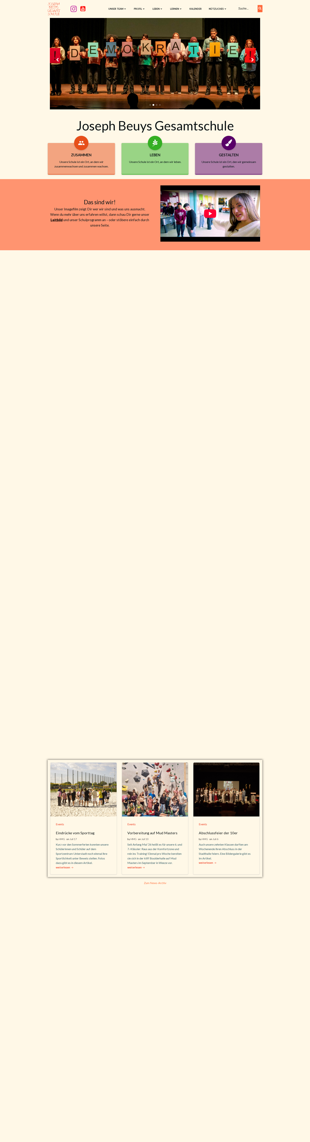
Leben (156, 8)
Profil (138, 8)
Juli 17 (73, 839)
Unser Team (115, 8)
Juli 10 (144, 839)
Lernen (174, 8)
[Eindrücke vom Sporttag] (83, 789)
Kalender (195, 8)
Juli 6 (215, 839)
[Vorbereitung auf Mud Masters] (155, 789)
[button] (150, 105)
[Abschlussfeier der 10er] (226, 789)
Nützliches (216, 8)
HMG (62, 839)
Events (60, 824)
